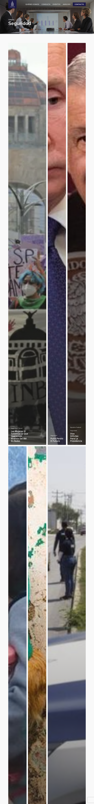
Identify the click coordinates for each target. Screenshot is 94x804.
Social (20, 428)
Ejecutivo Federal (75, 427)
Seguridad (14, 428)
